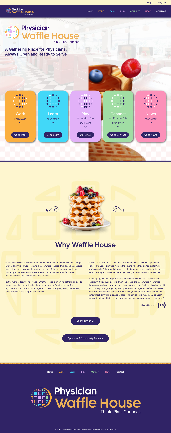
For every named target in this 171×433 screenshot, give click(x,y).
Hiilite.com (112, 429)
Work (61, 372)
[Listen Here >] (160, 305)
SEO (93, 429)
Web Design (102, 429)
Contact (120, 372)
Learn (72, 372)
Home (50, 372)
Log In (150, 2)
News (107, 372)
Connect (95, 372)
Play (83, 372)
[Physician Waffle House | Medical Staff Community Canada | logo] (20, 11)
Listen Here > (147, 305)
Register (162, 2)
